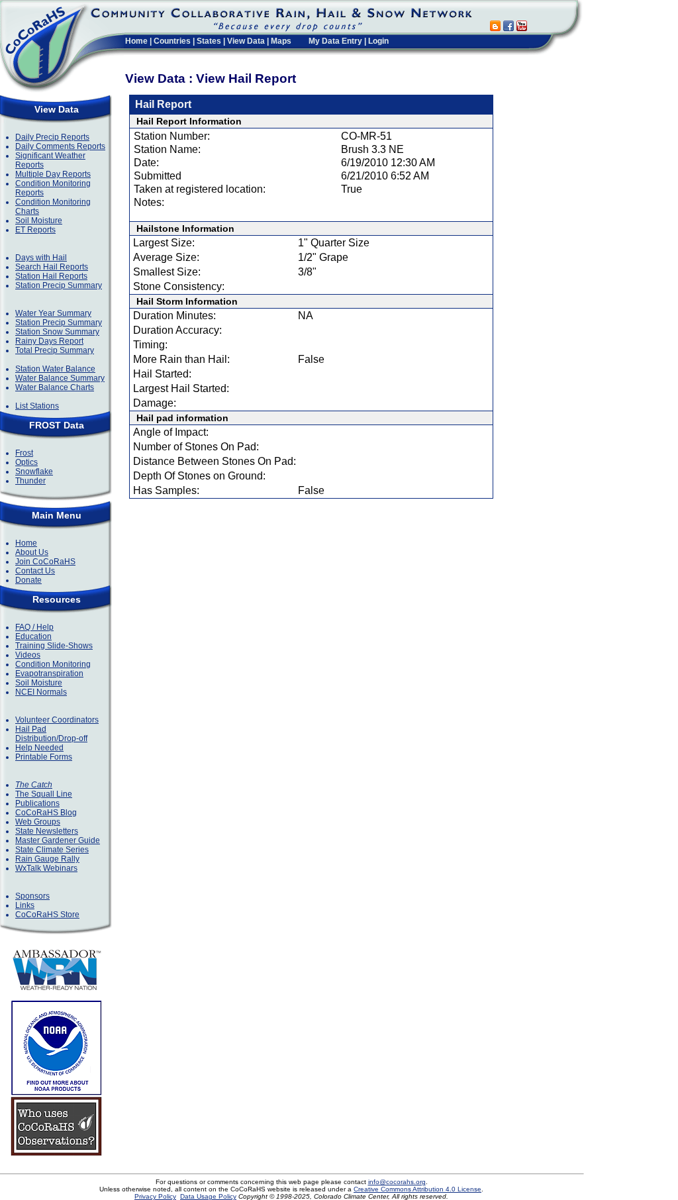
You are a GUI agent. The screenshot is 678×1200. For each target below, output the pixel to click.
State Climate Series (52, 849)
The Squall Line (43, 794)
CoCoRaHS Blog (46, 812)
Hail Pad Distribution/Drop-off (51, 734)
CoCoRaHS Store (47, 914)
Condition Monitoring (53, 664)
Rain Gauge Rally (47, 859)
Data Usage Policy (208, 1196)
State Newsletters (46, 831)
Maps (281, 41)
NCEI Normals (41, 692)
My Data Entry (335, 41)
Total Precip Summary (54, 350)
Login (378, 41)
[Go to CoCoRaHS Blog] (495, 27)
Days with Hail (41, 257)
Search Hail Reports (51, 267)
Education (33, 636)
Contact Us (35, 570)
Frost (24, 453)
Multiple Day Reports (53, 174)
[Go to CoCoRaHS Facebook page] (508, 27)
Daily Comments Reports (60, 146)
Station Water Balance (55, 369)
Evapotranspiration (49, 673)
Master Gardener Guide (57, 840)
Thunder (30, 480)
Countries (172, 41)
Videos (27, 655)
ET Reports (35, 229)
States (209, 41)
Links (24, 905)
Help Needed (39, 747)
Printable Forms (43, 757)
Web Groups (37, 821)
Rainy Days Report (49, 341)
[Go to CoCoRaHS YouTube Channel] (521, 27)
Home (136, 41)
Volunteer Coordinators (57, 720)
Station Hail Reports (51, 276)
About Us (31, 552)
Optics (26, 462)
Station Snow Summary (57, 331)
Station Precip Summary (58, 285)
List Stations (37, 406)
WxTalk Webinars (46, 868)
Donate (28, 580)
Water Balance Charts (54, 387)
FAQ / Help (34, 627)
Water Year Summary (53, 313)
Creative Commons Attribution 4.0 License (417, 1189)
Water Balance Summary (60, 378)
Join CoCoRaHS (45, 561)
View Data (246, 41)
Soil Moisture (38, 220)
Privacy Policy (155, 1196)
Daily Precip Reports (52, 137)
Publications (37, 803)
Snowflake (34, 471)
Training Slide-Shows (54, 645)
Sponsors (32, 896)
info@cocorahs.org (397, 1181)
